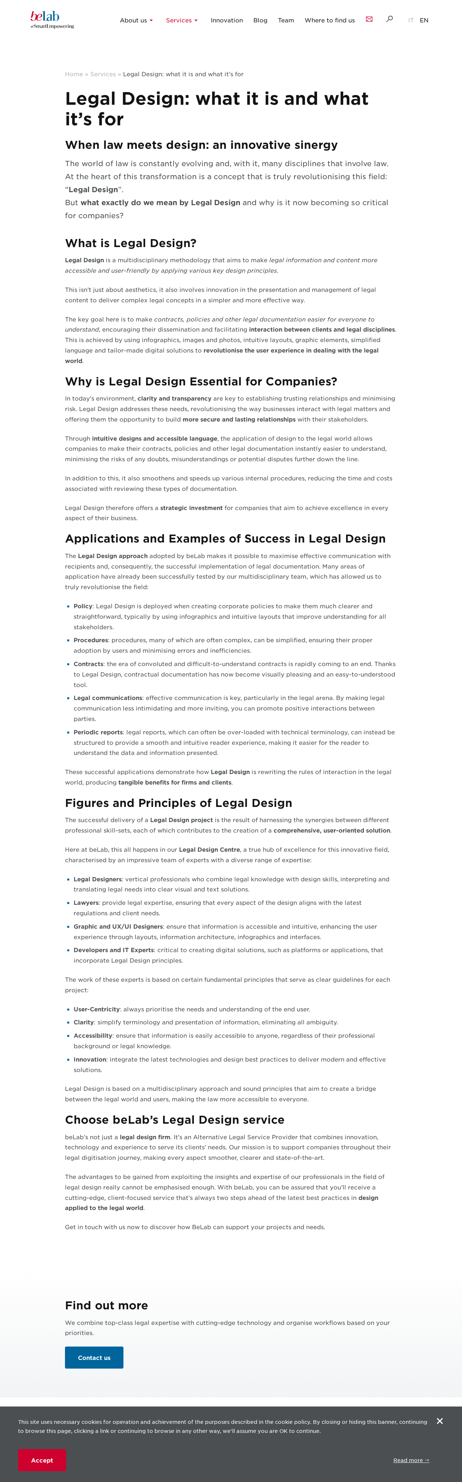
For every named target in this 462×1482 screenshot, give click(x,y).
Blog (260, 19)
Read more (408, 1460)
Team (286, 19)
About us (133, 19)
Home (74, 73)
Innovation (227, 19)
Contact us (94, 1357)
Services (179, 19)
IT (411, 19)
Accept (42, 1460)
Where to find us (330, 19)
